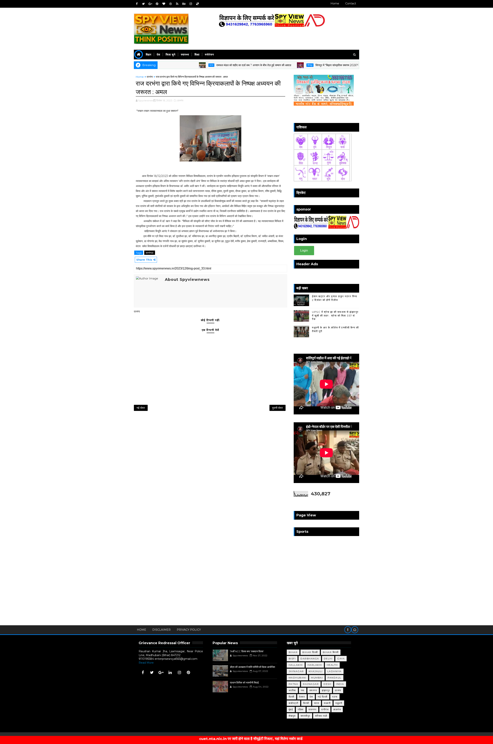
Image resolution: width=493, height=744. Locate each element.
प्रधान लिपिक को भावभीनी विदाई (244, 682)
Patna (293, 684)
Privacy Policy (189, 629)
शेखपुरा (292, 715)
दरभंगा (150, 76)
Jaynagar (296, 671)
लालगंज (337, 709)
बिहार (148, 54)
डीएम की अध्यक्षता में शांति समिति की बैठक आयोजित (252, 666)
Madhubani (297, 677)
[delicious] (197, 4)
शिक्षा (197, 54)
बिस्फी (306, 703)
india (340, 684)
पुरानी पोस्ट (277, 408)
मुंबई (291, 709)
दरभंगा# (149, 252)
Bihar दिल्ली (310, 652)
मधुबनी (338, 703)
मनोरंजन (209, 54)
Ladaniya (334, 671)
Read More (146, 662)
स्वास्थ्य (185, 54)
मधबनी (327, 703)
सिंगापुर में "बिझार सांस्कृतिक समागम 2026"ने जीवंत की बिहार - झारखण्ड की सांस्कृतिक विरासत (335, 65)
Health (332, 664)
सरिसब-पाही (321, 715)
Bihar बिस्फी (331, 652)
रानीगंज (325, 709)
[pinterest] (157, 4)
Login (304, 250)
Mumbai (317, 677)
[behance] (184, 4)
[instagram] (191, 4)
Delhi (328, 658)
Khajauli (316, 671)
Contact (350, 3)
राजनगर (313, 709)
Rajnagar (311, 684)
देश (158, 54)
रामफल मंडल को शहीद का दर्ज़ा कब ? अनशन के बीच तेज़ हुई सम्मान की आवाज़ (228, 65)
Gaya (341, 658)
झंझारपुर (326, 690)
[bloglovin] (164, 4)
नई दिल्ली (322, 696)
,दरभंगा (180, 100)
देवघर (302, 696)
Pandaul (334, 677)
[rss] (177, 4)
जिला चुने (170, 54)
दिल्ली (291, 696)
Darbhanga (309, 658)
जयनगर (313, 690)
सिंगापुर (285, 65)
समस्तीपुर (305, 715)
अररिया (292, 690)
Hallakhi (296, 664)
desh (327, 684)
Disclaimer (161, 629)
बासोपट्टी (293, 703)
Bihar (293, 652)
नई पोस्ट (141, 408)
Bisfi (292, 658)
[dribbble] (170, 4)
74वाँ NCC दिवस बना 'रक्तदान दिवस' (247, 651)
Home (334, 3)
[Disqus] (210, 465)
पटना (186, 65)
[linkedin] (170, 672)
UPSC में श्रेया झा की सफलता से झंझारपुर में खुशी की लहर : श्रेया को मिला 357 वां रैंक (335, 315)
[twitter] (143, 4)
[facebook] (137, 4)
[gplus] (150, 4)
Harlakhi (315, 664)
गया (302, 690)
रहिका (301, 709)
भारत (316, 703)
